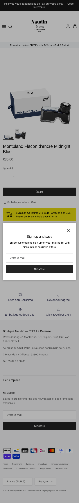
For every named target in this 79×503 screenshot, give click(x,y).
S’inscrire (39, 269)
